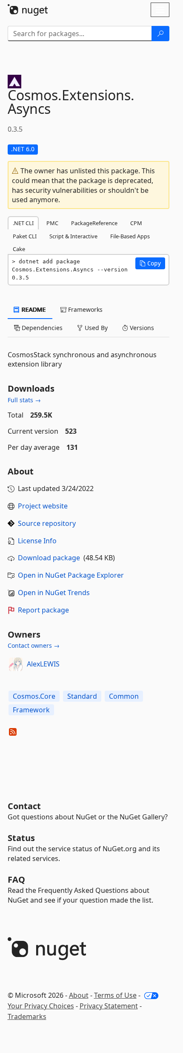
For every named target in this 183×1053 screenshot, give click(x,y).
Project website (43, 506)
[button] (150, 263)
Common (124, 696)
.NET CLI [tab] (23, 223)
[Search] (160, 33)
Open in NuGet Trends (54, 592)
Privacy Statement (109, 1006)
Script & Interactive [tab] (73, 236)
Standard (82, 696)
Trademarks (27, 1016)
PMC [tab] (52, 223)
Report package (43, 610)
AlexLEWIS (43, 664)
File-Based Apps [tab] (130, 236)
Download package (49, 557)
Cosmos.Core (34, 696)
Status (21, 838)
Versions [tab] (141, 328)
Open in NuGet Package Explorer (71, 575)
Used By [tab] (95, 328)
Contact (24, 806)
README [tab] (33, 309)
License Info (37, 540)
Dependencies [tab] (41, 328)
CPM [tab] (136, 223)
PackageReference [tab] (94, 223)
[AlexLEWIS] (15, 664)
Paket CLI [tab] (25, 236)
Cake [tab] (19, 249)
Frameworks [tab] (84, 309)
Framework (31, 709)
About (79, 995)
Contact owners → (34, 645)
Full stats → (24, 400)
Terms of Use (115, 995)
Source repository (47, 523)
